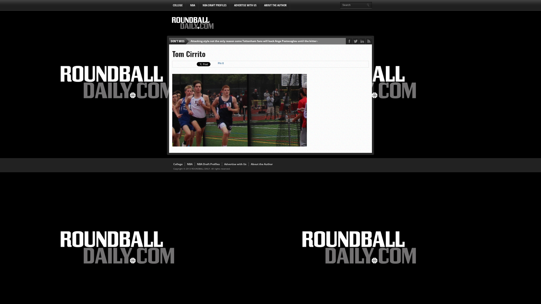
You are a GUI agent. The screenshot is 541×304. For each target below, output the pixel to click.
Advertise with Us (245, 5)
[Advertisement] (295, 23)
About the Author (275, 5)
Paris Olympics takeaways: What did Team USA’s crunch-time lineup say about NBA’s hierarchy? (251, 41)
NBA (192, 5)
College (178, 5)
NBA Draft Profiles (215, 5)
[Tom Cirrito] (239, 145)
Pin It (221, 63)
